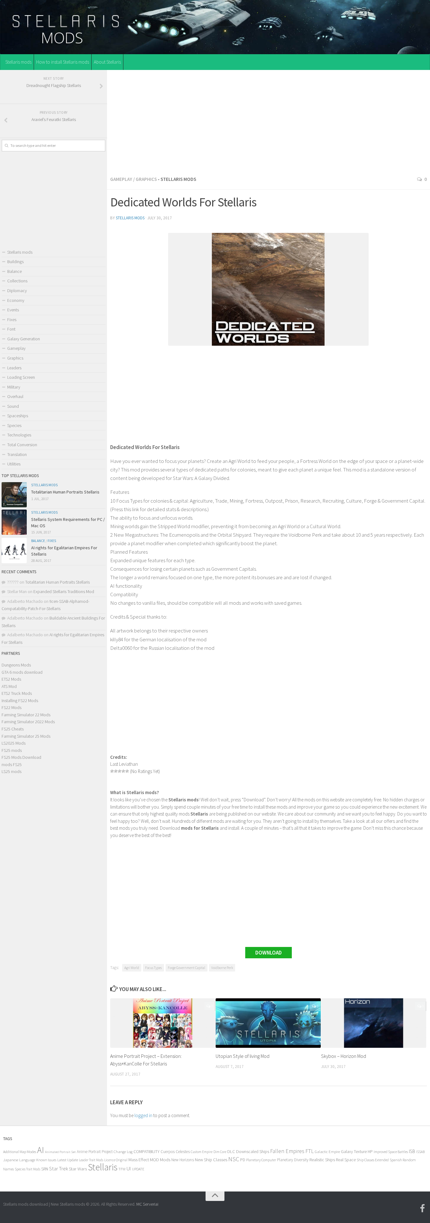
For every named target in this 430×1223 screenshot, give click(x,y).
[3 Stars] (120, 771)
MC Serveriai (147, 1204)
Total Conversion (22, 444)
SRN (44, 1169)
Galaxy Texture (354, 1151)
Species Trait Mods (27, 1169)
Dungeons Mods (16, 665)
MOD (154, 1159)
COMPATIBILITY (146, 1151)
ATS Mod (9, 686)
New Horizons (182, 1159)
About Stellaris (107, 62)
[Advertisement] (268, 121)
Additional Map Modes (19, 1151)
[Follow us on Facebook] (422, 1208)
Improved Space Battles (391, 1151)
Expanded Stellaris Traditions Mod (63, 591)
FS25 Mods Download (21, 757)
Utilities (13, 464)
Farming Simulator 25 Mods (26, 736)
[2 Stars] (116, 771)
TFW (122, 1169)
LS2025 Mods (13, 743)
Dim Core (219, 1152)
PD (242, 1159)
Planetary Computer (261, 1159)
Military (13, 387)
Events (13, 310)
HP (370, 1151)
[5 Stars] (127, 771)
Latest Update (67, 1159)
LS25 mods (11, 771)
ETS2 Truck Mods (17, 693)
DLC (231, 1151)
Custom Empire (201, 1152)
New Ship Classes (211, 1159)
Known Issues (46, 1159)
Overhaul (15, 396)
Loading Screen (21, 377)
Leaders (14, 368)
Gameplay (121, 179)
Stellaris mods (18, 62)
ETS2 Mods (11, 679)
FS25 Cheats (13, 729)
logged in (143, 1115)
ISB (412, 1151)
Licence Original (115, 1160)
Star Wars (78, 1169)
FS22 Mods (11, 707)
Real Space (346, 1159)
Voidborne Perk (222, 968)
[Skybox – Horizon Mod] (373, 1023)
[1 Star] (112, 771)
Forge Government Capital (186, 968)
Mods (165, 1159)
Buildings (15, 261)
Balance (14, 271)
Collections (17, 281)
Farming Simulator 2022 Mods (28, 721)
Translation (17, 454)
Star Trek (58, 1168)
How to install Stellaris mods (62, 62)
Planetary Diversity (292, 1159)
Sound (13, 406)
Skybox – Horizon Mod (343, 1056)
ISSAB (420, 1152)
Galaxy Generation (23, 339)
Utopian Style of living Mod (242, 1056)
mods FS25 (12, 764)
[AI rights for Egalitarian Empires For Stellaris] (14, 550)
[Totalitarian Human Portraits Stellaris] (14, 494)
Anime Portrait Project (95, 1151)
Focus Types (153, 968)
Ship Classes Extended (373, 1159)
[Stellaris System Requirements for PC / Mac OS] (14, 522)
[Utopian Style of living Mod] (268, 1023)
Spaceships (17, 415)
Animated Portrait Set (60, 1152)
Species (14, 425)
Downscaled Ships (252, 1151)
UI (129, 1168)
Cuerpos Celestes (175, 1151)
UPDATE (138, 1169)
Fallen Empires (287, 1151)
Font (11, 329)
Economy (15, 300)
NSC (233, 1159)
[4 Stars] (123, 771)
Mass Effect (138, 1159)
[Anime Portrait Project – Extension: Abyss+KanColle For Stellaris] (162, 1023)
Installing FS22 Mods (20, 700)
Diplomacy (17, 290)
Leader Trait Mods (91, 1160)
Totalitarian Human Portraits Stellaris (65, 492)
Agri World (131, 968)
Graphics (146, 179)
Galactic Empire (327, 1151)
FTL (309, 1151)
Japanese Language (19, 1159)
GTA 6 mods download (22, 672)
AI (40, 1150)
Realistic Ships (322, 1159)
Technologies (19, 435)
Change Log (123, 1151)
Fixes (11, 319)
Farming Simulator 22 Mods (26, 715)
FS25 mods (12, 750)
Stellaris (102, 1167)
